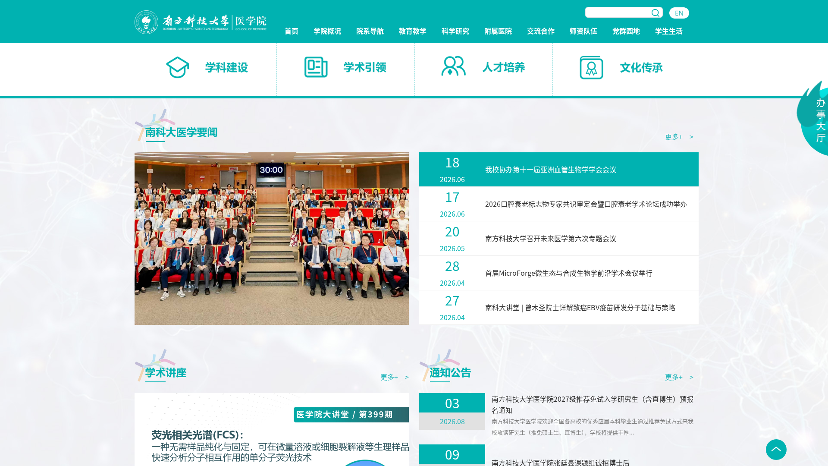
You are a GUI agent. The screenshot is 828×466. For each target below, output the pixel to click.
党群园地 (626, 31)
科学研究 (455, 31)
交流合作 (541, 31)
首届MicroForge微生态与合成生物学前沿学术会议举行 (568, 273)
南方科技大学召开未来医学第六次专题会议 (550, 238)
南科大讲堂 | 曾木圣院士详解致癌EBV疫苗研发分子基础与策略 (580, 307)
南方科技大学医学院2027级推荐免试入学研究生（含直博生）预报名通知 (592, 404)
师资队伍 (583, 31)
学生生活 (669, 31)
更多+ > (679, 136)
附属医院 (498, 31)
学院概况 (327, 31)
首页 (291, 31)
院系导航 (370, 31)
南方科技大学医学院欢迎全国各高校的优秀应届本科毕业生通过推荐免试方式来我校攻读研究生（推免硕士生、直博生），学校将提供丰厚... (592, 426)
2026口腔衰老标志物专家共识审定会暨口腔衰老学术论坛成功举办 (586, 203)
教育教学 (413, 31)
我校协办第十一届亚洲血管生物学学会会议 (550, 169)
